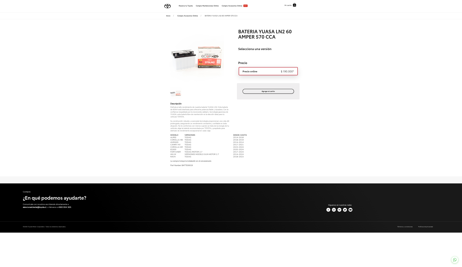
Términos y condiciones (405, 227)
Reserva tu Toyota (186, 6)
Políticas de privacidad (425, 227)
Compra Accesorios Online (232, 6)
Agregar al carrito (268, 91)
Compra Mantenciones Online (207, 6)
